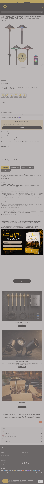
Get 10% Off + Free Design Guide (12, 249)
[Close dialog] (42, 230)
